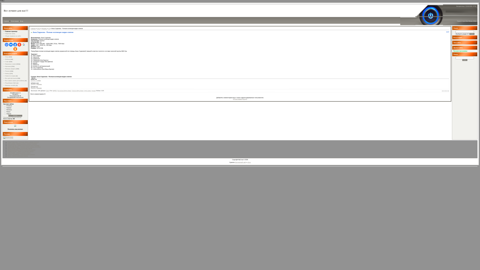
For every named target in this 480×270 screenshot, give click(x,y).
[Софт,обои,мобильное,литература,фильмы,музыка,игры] (15, 126)
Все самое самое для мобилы (14, 80)
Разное (7, 71)
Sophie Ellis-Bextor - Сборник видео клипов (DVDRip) (24, 147)
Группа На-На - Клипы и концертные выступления (23, 145)
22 (49, 28)
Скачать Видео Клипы (78, 90)
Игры (6, 57)
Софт (7, 61)
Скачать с (36, 80)
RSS (475, 21)
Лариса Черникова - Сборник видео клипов (21, 154)
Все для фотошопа (11, 78)
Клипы (7, 73)
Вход (21, 21)
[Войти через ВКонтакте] (11, 44)
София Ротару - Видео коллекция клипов (21, 151)
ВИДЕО (55, 90)
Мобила (7, 59)
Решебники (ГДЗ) (10, 83)
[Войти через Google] (24, 45)
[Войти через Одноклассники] (15, 49)
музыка (93, 90)
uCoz (249, 162)
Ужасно (8, 113)
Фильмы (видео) (10, 69)
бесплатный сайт (240, 162)
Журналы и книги (10, 64)
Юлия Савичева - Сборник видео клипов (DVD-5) (23, 142)
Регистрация (15, 21)
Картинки (8, 66)
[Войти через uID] (6, 44)
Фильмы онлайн (10, 85)
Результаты (7, 117)
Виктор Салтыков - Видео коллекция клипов (21, 150)
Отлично (9, 105)
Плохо (8, 111)
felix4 (47, 90)
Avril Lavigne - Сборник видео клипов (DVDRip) (22, 144)
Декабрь (44, 28)
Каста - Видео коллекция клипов (18, 156)
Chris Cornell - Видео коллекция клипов (20, 148)
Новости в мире (10, 76)
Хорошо (8, 107)
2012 (38, 28)
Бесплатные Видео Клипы (64, 90)
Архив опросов (16, 117)
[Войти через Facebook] (15, 44)
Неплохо (9, 109)
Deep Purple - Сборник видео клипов (19, 153)
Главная (6, 21)
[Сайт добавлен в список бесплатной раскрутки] (8, 137)
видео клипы (87, 90)
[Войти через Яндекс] (19, 44)
